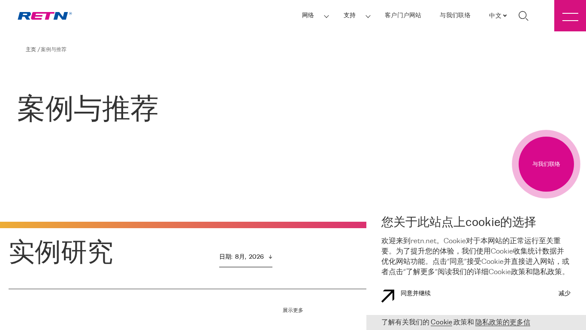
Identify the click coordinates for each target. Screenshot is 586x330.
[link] (45, 16)
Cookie (441, 322)
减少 (565, 293)
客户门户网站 (403, 15)
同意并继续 (416, 293)
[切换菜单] (570, 15)
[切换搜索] (523, 16)
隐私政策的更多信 (502, 322)
